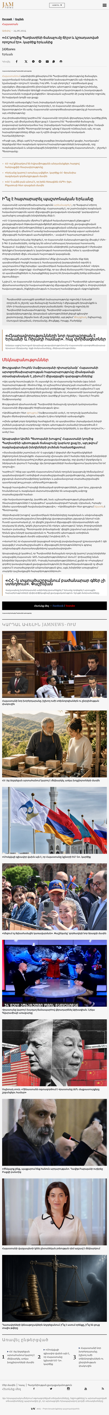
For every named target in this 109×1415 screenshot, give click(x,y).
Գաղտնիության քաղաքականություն (50, 1385)
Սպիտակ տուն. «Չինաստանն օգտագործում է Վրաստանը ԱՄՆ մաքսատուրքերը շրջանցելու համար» (50, 1091)
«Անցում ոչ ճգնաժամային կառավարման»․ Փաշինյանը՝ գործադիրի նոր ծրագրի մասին (54, 933)
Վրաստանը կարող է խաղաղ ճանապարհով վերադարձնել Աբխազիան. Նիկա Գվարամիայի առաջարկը (48, 1011)
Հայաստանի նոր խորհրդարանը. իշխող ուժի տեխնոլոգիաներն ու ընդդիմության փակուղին (50, 702)
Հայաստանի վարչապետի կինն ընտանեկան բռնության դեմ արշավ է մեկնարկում (51, 1248)
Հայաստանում (11, 76)
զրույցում (32, 412)
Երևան (7, 54)
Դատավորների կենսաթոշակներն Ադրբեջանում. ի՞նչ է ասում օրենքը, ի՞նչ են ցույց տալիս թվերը (51, 1326)
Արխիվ (7, 30)
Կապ (21, 1385)
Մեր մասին (8, 1385)
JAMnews (8, 49)
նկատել (99, 506)
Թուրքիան (80, 317)
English (19, 19)
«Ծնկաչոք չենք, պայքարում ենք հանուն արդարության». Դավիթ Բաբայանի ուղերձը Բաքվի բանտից (52, 1170)
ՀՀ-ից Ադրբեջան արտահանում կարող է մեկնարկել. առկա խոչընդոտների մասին (51, 780)
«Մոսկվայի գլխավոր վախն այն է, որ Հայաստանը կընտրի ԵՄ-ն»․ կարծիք (46, 856)
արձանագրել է (63, 204)
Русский (7, 19)
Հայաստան (10, 24)
